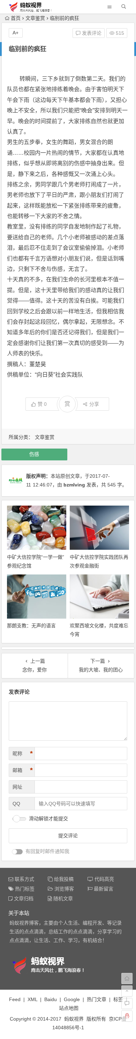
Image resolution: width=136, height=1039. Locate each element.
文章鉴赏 (35, 18)
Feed (15, 999)
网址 (17, 787)
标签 (118, 999)
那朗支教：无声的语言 (31, 625)
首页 (16, 18)
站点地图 (68, 1008)
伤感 (79, 163)
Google (72, 999)
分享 (94, 404)
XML (32, 999)
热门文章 (96, 999)
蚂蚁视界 (74, 1019)
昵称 (23, 753)
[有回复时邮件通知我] (17, 851)
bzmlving (74, 485)
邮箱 (23, 770)
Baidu (50, 999)
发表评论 (91, 33)
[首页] (127, 978)
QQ (16, 803)
